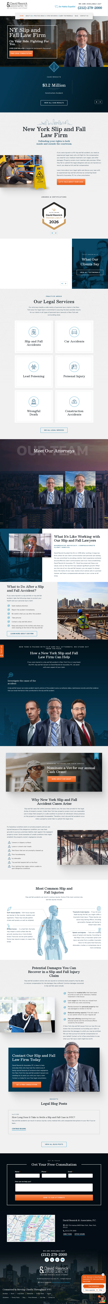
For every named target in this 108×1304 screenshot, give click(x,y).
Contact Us (84, 16)
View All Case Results (54, 103)
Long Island (20, 1293)
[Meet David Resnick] (51, 476)
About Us (29, 16)
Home (22, 16)
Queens (49, 1293)
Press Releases (32, 1297)
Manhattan (30, 1293)
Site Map (42, 1297)
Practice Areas (39, 16)
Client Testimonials (66, 16)
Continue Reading (19, 1129)
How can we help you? (23, 1182)
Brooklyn (5, 1293)
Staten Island (40, 1293)
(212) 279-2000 (90, 6)
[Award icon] (54, 216)
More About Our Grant (61, 779)
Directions (67, 1234)
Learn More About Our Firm (21, 634)
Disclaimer (6, 1297)
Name (17, 1172)
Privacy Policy (16, 1297)
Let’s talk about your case (71, 182)
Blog (76, 16)
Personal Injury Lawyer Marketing (61, 1282)
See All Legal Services (54, 430)
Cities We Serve (52, 16)
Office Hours (80, 1234)
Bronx (12, 1293)
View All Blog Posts (54, 1144)
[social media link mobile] (47, 1260)
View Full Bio (13, 503)
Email (70, 1172)
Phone (44, 1172)
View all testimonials (90, 272)
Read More (33, 348)
